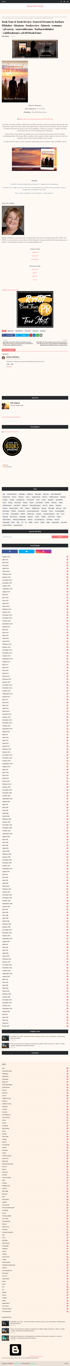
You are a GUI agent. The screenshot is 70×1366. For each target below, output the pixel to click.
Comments (8, 467)
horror (36, 522)
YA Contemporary (39, 519)
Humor (52, 505)
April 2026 (35, 568)
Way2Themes (17, 1363)
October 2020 (35, 761)
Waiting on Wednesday (19, 519)
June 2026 (35, 562)
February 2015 (35, 959)
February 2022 (35, 714)
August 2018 (35, 836)
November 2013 (35, 1003)
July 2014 (35, 979)
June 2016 (35, 912)
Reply (8, 364)
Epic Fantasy (59, 499)
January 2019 (35, 822)
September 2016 (35, 903)
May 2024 (35, 635)
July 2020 (35, 769)
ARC (4, 494)
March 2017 (35, 886)
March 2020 (35, 781)
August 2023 (35, 662)
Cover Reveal (30, 499)
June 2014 (35, 982)
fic (26, 522)
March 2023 (35, 676)
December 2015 (35, 930)
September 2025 (35, 589)
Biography (38, 494)
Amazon (35, 269)
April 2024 (35, 638)
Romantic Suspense (49, 514)
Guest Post (17, 505)
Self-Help (5, 516)
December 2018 (35, 825)
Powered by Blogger (36, 1356)
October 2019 (35, 796)
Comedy (12, 499)
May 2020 (35, 775)
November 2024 (35, 618)
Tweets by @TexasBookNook (11, 417)
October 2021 (35, 726)
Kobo (35, 280)
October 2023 (35, 656)
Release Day (30, 514)
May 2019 (35, 810)
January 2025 (35, 612)
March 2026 (35, 571)
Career (28, 497)
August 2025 (35, 592)
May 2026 (35, 565)
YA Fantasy (49, 519)
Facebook (35, 256)
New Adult (51, 508)
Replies (10, 366)
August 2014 (35, 976)
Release (23, 514)
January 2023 (35, 682)
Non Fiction (6, 511)
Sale (58, 514)
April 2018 (35, 848)
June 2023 (35, 667)
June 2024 (35, 632)
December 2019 (35, 790)
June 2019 (35, 807)
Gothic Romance (7, 505)
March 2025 (35, 606)
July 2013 (35, 1014)
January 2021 (35, 752)
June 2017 (35, 877)
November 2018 (35, 828)
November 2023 (35, 653)
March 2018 (35, 851)
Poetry (51, 511)
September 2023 (35, 659)
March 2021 (35, 746)
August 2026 (35, 557)
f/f (22, 522)
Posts (6, 465)
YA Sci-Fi (57, 519)
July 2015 (35, 944)
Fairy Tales (18, 502)
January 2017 (35, 892)
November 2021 (35, 723)
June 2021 (35, 737)
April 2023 (35, 673)
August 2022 (35, 696)
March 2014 (35, 991)
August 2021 (35, 731)
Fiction (31, 502)
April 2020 (35, 778)
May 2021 (35, 740)
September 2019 (35, 799)
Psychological (15, 514)
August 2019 (35, 801)
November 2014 (35, 968)
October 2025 (35, 586)
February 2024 (35, 644)
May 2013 (35, 1020)
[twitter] (64, 1)
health (30, 522)
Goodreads (35, 259)
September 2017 (35, 868)
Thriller (43, 516)
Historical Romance (35, 505)
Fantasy (25, 502)
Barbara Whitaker (12, 357)
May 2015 (35, 950)
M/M (21, 508)
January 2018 (35, 857)
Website (35, 252)
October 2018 (35, 831)
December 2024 (35, 615)
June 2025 (35, 597)
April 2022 (35, 708)
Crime (37, 499)
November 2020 (35, 758)
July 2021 (35, 734)
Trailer (59, 516)
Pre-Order (6, 514)
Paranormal (21, 511)
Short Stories (13, 516)
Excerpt (10, 502)
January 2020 (35, 787)
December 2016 (35, 895)
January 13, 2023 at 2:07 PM (13, 359)
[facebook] (61, 1)
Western (30, 519)
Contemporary (20, 499)
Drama (44, 499)
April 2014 (35, 988)
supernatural (55, 522)
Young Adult (6, 522)
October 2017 (35, 866)
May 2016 (35, 915)
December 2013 (35, 1000)
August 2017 (35, 871)
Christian (62, 497)
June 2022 (35, 702)
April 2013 (35, 1023)
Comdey (5, 499)
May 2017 (35, 880)
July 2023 (35, 664)
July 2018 (35, 839)
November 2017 (35, 863)
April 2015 (35, 953)
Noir (64, 508)
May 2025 (35, 600)
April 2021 (35, 743)
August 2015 (35, 941)
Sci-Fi (62, 514)
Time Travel (51, 516)
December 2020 (35, 755)
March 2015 (35, 956)
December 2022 (35, 685)
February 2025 (35, 609)
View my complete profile (16, 405)
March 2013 (35, 1026)
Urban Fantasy (7, 519)
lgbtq (48, 522)
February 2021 (35, 749)
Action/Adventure (12, 494)
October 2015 (35, 936)
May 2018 (35, 845)
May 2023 (35, 670)
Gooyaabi (32, 1363)
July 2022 (35, 699)
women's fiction (7, 525)
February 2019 (35, 819)
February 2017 (35, 889)
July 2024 (35, 629)
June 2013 (35, 1017)
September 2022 (35, 694)
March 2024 (35, 641)
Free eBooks (39, 502)
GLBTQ (47, 502)
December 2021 (35, 720)
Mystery (44, 508)
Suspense (30, 516)
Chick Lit (44, 497)
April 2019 (35, 813)
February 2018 (35, 854)
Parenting (44, 511)
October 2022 (35, 691)
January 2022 (35, 717)
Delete (12, 364)
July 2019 (35, 804)
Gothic (60, 502)
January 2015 (35, 962)
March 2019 (35, 816)
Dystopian (51, 499)
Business (21, 497)
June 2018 (35, 842)
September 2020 (35, 764)
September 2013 (35, 1008)
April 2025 (35, 603)
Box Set (14, 497)
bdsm (12, 522)
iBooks (34, 276)
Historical (35, 331)
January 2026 (35, 577)
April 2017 (35, 883)
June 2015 (35, 947)
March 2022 (35, 711)
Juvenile (5, 508)
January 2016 (35, 927)
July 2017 (35, 874)
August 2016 (35, 906)
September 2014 (35, 973)
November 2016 (35, 898)
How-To (45, 505)
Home (3, 1)
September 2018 (35, 833)
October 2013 (35, 1005)
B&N (35, 273)
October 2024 (35, 621)
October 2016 (35, 901)
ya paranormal (18, 525)
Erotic (4, 502)
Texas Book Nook (35, 6)
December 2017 (35, 860)
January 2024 (35, 647)
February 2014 (35, 994)
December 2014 (35, 965)
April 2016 (35, 918)
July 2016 (35, 909)
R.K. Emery (5, 36)
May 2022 (35, 705)
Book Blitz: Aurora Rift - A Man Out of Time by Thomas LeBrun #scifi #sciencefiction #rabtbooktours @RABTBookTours (37, 1037)
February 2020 (35, 784)
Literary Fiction (13, 508)
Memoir (27, 508)
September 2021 (35, 729)
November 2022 (35, 688)
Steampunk (22, 516)
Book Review (19, 331)
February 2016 (35, 924)
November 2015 (35, 933)
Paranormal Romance (33, 511)
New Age (58, 508)
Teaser (37, 516)
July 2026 (35, 559)
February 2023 (35, 679)
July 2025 (35, 594)
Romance (8, 17)
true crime (64, 522)
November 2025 (35, 583)
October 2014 (35, 970)
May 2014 (35, 985)
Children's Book (53, 497)
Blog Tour (10, 331)
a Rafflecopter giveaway (10, 290)
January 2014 (35, 997)
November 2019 (35, 793)
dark (18, 522)
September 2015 (35, 938)
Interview (58, 505)
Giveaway (27, 331)
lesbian (43, 522)
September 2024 (35, 624)
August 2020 (35, 766)
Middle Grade (35, 508)
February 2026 (35, 574)
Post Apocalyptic (59, 511)
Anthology (22, 494)
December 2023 (35, 650)
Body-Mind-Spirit (56, 494)
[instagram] (67, 1)
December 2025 (35, 580)
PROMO (13, 511)
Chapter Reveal (36, 497)
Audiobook (30, 494)
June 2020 (35, 772)
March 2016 (35, 921)
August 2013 (35, 1011)
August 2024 (35, 627)
